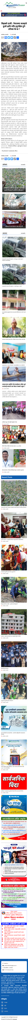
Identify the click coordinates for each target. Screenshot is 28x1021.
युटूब (5, 1005)
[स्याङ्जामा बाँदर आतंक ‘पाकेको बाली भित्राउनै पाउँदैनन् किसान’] (14, 180)
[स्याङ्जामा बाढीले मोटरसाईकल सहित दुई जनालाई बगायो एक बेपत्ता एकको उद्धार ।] (14, 375)
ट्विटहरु (5, 1008)
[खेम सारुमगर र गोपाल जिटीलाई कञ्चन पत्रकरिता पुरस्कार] (14, 459)
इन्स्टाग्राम (6, 1011)
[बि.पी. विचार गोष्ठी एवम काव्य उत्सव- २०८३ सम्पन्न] (14, 435)
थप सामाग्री (23, 164)
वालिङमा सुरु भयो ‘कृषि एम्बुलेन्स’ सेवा (9, 422)
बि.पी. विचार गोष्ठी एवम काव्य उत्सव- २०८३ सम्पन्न (11, 446)
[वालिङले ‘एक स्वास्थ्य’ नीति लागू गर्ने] (14, 219)
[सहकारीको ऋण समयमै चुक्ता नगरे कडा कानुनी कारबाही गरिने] (14, 202)
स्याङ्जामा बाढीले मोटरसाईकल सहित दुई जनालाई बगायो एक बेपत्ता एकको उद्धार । (14, 385)
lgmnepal (15, 1019)
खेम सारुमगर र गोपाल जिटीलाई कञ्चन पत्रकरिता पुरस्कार (13, 470)
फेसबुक (5, 1002)
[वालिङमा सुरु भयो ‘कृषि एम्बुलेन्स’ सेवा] (14, 411)
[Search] (26, 3)
